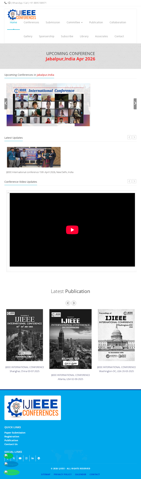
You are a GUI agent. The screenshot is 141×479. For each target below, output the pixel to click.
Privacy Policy (63, 474)
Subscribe (67, 36)
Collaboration (118, 22)
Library (84, 36)
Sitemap (45, 474)
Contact (119, 36)
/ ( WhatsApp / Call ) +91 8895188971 (27, 2)
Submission (53, 22)
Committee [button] (74, 22)
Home (13, 22)
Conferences (31, 22)
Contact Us (10, 444)
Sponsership (46, 36)
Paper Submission (15, 432)
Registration (11, 436)
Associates (101, 36)
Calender (80, 474)
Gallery (28, 36)
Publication (96, 22)
